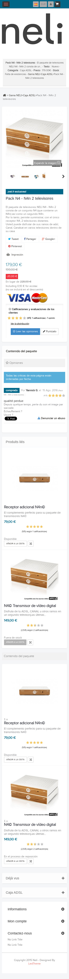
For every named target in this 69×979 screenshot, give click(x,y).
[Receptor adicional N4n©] (34, 478)
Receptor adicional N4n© (24, 507)
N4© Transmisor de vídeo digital (30, 606)
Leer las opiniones (26, 331)
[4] (20, 318)
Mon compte (17, 921)
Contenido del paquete (21, 351)
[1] (9, 318)
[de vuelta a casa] (4, 95)
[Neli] (34, 32)
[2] (13, 318)
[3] (16, 318)
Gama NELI (34, 74)
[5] (24, 318)
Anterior (6, 176)
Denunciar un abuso (52, 418)
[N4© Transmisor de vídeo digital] (34, 577)
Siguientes (63, 176)
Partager (30, 239)
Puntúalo (50, 331)
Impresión (17, 254)
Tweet (15, 239)
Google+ (49, 239)
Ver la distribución (20, 323)
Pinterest (16, 246)
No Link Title (15, 939)
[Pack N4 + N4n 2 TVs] (12, 176)
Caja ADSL (47, 74)
